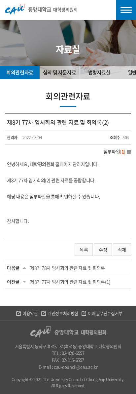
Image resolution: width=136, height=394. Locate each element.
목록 (84, 249)
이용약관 (30, 313)
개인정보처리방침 (63, 313)
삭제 (122, 249)
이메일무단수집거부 (105, 313)
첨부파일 (114, 151)
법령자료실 (99, 72)
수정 (103, 249)
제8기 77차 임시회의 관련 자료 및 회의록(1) (70, 281)
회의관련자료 (19, 72)
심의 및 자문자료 (59, 72)
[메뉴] (126, 10)
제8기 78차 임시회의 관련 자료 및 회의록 (67, 267)
